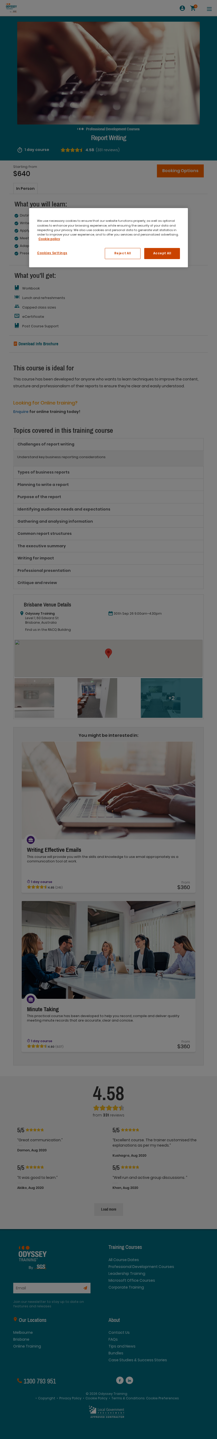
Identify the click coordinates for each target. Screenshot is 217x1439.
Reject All (122, 253)
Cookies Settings (52, 253)
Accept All (162, 253)
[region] (108, 237)
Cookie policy (49, 239)
